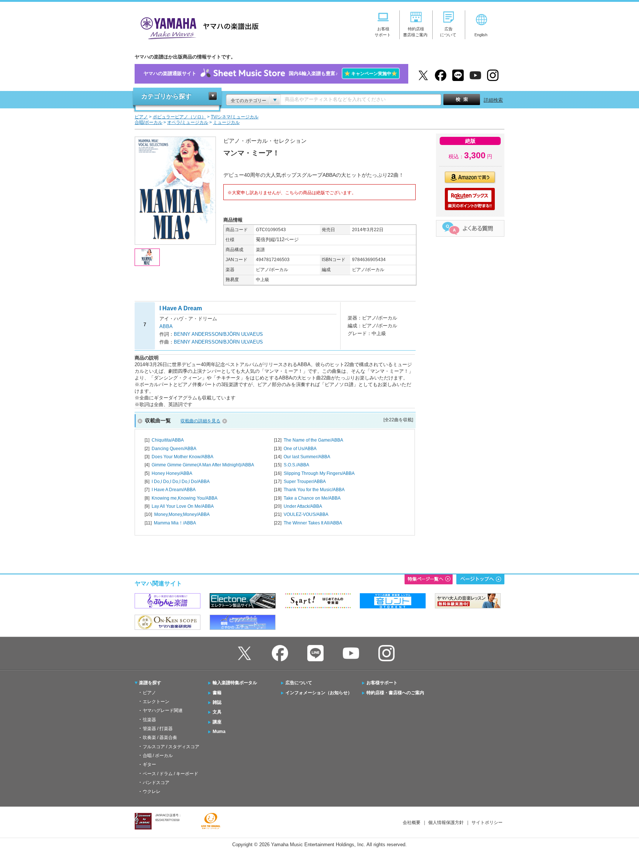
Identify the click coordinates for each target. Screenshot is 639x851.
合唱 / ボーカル (158, 755)
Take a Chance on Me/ (312, 498)
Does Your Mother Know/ (182, 456)
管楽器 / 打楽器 (158, 728)
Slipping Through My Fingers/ (319, 473)
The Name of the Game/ (313, 440)
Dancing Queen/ (174, 448)
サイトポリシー (487, 822)
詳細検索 (493, 100)
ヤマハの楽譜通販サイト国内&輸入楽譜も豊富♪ (270, 73)
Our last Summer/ (307, 456)
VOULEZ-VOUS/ (306, 514)
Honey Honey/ (172, 473)
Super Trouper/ (305, 481)
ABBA (166, 326)
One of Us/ (300, 448)
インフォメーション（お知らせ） (318, 692)
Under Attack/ (303, 506)
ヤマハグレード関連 (163, 710)
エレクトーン (156, 701)
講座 (217, 722)
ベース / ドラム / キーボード (170, 773)
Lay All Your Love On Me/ (183, 506)
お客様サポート (382, 682)
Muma (219, 731)
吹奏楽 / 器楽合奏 (160, 737)
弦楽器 (149, 719)
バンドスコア (156, 782)
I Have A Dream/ (174, 489)
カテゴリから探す (166, 96)
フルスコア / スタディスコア (171, 746)
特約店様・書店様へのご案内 (395, 692)
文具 (217, 712)
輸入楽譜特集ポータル (235, 682)
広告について (298, 682)
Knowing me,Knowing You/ (184, 498)
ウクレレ (151, 791)
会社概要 (411, 822)
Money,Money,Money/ (182, 514)
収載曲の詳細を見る (200, 420)
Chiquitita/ (168, 440)
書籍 (217, 692)
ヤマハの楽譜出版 (197, 27)
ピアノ (149, 692)
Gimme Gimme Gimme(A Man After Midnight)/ (203, 464)
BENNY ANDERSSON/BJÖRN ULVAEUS (218, 334)
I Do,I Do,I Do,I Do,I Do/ (181, 481)
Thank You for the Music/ (314, 489)
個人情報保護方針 (446, 822)
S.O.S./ (296, 464)
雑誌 (217, 702)
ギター (149, 764)
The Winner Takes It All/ (313, 523)
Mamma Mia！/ (175, 523)
